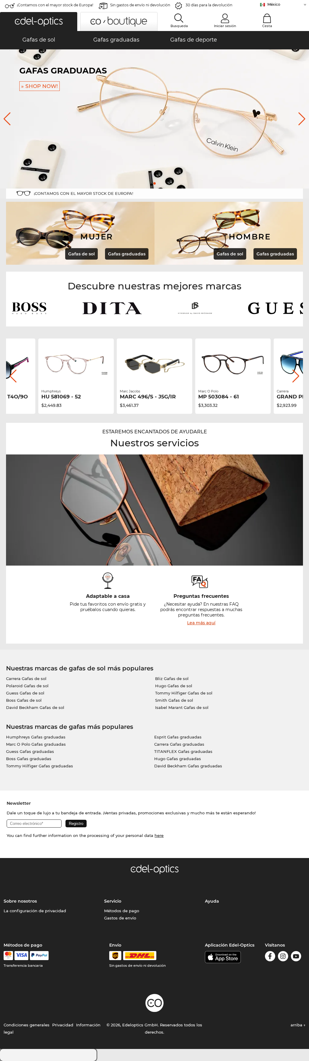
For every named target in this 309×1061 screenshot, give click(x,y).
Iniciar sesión (225, 26)
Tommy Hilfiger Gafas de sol (183, 693)
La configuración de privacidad (35, 910)
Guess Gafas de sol (25, 693)
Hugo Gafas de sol (173, 685)
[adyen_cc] (8, 955)
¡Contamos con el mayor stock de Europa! (55, 5)
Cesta (267, 26)
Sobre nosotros (20, 901)
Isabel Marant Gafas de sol (182, 707)
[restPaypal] (39, 955)
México (273, 4)
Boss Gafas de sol (24, 700)
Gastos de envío (120, 918)
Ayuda (212, 901)
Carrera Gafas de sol (26, 678)
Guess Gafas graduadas (30, 751)
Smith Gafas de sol (174, 700)
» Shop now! (100, 86)
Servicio (112, 901)
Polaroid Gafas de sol (27, 685)
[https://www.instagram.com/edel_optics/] (283, 957)
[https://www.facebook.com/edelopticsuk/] (270, 957)
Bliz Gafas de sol (172, 678)
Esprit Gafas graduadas (178, 737)
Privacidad (62, 1024)
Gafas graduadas (126, 254)
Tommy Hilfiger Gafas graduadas (39, 765)
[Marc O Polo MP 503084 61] (233, 365)
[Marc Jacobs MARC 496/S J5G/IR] (154, 365)
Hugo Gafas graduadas (177, 758)
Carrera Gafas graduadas (179, 744)
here (159, 835)
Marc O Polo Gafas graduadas (36, 744)
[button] (38, 21)
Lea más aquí (201, 623)
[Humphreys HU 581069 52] (76, 365)
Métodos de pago (121, 910)
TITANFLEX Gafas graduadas (183, 751)
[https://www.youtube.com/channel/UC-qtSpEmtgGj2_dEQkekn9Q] (296, 957)
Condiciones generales (26, 1024)
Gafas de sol (81, 254)
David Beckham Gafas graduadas (188, 765)
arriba (297, 1024)
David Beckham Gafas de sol (35, 707)
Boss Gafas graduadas (28, 758)
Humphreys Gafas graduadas (35, 737)
